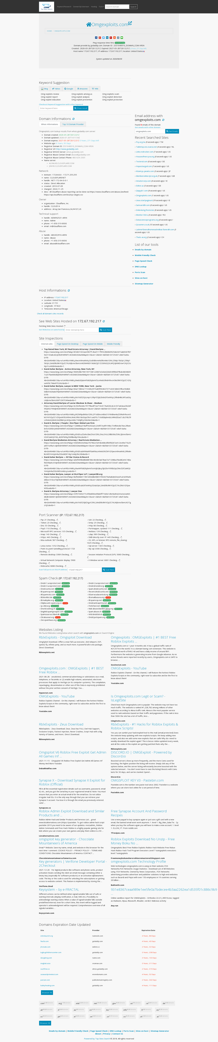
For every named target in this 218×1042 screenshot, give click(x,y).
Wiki (96, 88)
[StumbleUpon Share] (114, 37)
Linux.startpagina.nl (144, 200)
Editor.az (140, 185)
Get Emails (173, 131)
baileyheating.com (47, 985)
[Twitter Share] (103, 37)
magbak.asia (45, 963)
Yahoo (57, 88)
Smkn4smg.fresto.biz (145, 210)
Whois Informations (49, 124)
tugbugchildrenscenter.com (50, 952)
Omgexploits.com (62, 31)
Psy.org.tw (140, 142)
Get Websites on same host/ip (52, 330)
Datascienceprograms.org (147, 219)
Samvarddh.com (143, 205)
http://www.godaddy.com (67, 149)
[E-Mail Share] (121, 37)
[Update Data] (73, 118)
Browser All (47, 992)
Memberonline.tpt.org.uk (146, 176)
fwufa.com (44, 941)
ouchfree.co (45, 969)
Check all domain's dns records (50, 313)
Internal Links (47, 344)
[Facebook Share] (96, 37)
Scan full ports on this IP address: (53, 569)
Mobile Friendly (113, 344)
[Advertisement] (85, 264)
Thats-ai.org (141, 237)
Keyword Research (64, 6)
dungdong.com (46, 958)
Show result (81, 108)
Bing (46, 88)
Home (49, 31)
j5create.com (45, 947)
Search (133, 6)
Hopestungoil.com (144, 166)
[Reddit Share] (118, 37)
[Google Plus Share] (99, 37)
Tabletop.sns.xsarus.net (146, 147)
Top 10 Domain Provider (73, 124)
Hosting (94, 6)
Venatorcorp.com (143, 181)
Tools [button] (101, 6)
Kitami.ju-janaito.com (145, 171)
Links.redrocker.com (144, 151)
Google (69, 88)
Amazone (83, 88)
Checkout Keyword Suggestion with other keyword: (61, 104)
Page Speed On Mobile (93, 344)
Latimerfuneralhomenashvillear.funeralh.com (155, 229)
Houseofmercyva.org (145, 156)
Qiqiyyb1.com (142, 190)
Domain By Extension (81, 6)
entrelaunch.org (46, 936)
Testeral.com (141, 161)
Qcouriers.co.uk (142, 224)
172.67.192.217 (61, 297)
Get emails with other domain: (148, 127)
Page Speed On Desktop (67, 344)
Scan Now (106, 330)
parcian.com (45, 980)
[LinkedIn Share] (107, 37)
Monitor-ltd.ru (142, 215)
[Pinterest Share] (110, 37)
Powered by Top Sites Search (97, 1038)
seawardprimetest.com (49, 974)
